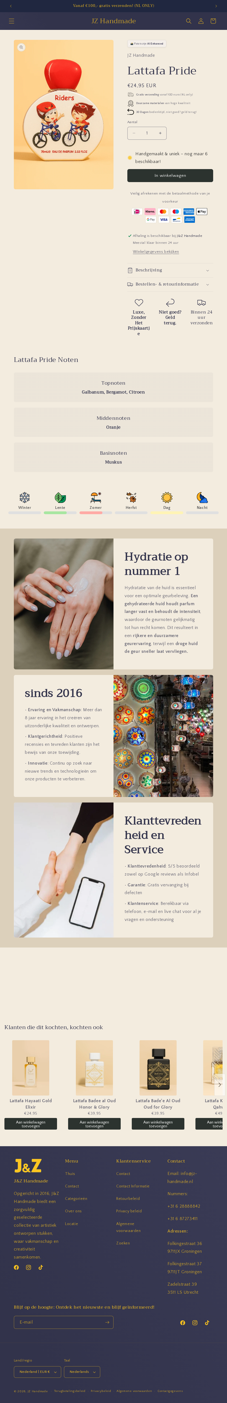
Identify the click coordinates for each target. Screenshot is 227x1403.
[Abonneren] (107, 1322)
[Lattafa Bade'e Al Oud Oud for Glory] (158, 1068)
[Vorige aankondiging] (11, 6)
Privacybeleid (101, 1391)
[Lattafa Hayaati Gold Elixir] (31, 1068)
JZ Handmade (38, 1391)
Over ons (73, 1211)
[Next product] (219, 1085)
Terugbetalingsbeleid (70, 1391)
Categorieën (76, 1199)
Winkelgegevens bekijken (156, 252)
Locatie (71, 1224)
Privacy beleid (129, 1211)
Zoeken (123, 1243)
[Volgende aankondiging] (216, 6)
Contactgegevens (170, 1391)
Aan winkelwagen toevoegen (30, 1124)
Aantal (132, 122)
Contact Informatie (133, 1186)
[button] (12, 21)
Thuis (70, 1174)
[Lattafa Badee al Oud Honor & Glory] (94, 1068)
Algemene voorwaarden (128, 1227)
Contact (72, 1186)
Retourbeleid (128, 1199)
